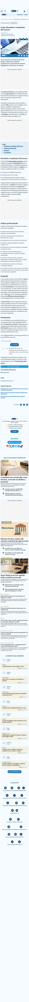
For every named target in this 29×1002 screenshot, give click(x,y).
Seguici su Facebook (15, 442)
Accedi (26, 14)
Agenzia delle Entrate (7, 630)
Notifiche (27, 55)
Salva (21, 55)
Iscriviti (14, 431)
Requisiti (6, 150)
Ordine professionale (10, 148)
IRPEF (3, 618)
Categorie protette (6, 762)
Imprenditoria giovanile (8, 642)
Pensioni (6, 461)
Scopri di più (20, 14)
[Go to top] (26, 997)
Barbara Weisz (24, 668)
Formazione (7, 152)
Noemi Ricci (4, 32)
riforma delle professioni (15, 161)
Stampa (19, 55)
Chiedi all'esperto (15, 771)
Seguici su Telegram (15, 366)
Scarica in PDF (24, 55)
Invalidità (4, 706)
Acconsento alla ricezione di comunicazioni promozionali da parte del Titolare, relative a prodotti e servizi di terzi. (18, 351)
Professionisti (14, 23)
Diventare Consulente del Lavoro (13, 146)
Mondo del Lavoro (6, 733)
